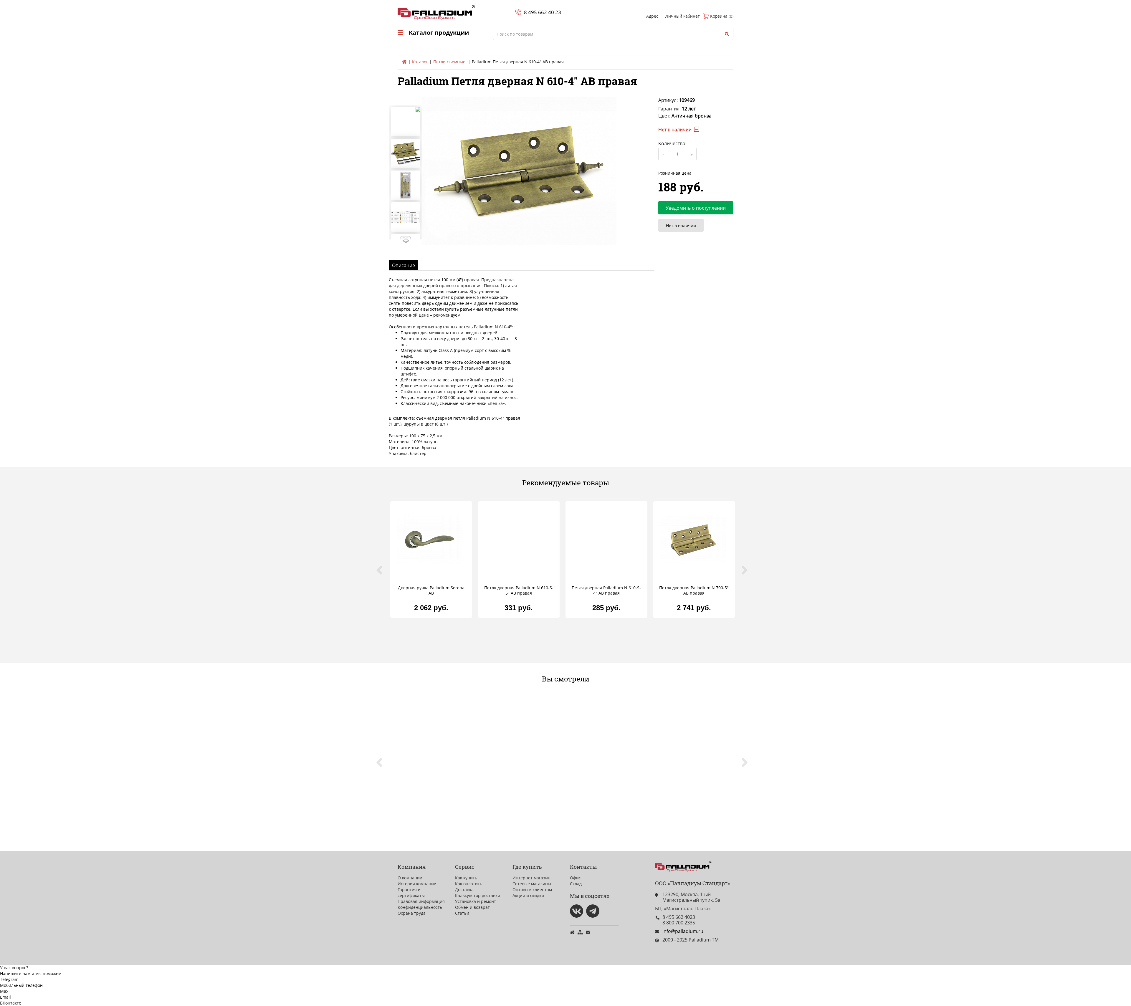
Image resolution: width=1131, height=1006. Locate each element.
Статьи (462, 913)
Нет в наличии (681, 225)
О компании (410, 878)
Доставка (464, 889)
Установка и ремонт (475, 901)
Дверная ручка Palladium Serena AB (431, 590)
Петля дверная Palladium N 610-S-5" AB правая (518, 590)
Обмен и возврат (472, 907)
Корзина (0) (721, 16)
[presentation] (382, 573)
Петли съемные (449, 61)
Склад (576, 883)
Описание (403, 265)
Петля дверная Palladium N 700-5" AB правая (694, 590)
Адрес (652, 16)
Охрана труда (412, 913)
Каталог (420, 61)
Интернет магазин (531, 878)
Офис (575, 878)
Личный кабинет (682, 16)
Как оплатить (468, 883)
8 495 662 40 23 (542, 12)
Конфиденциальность (420, 907)
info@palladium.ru (682, 931)
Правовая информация (421, 901)
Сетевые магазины (531, 883)
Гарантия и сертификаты (411, 892)
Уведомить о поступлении (696, 208)
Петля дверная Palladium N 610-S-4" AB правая (606, 590)
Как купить (466, 878)
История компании (417, 883)
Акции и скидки (528, 895)
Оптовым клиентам (532, 889)
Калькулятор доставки (477, 895)
